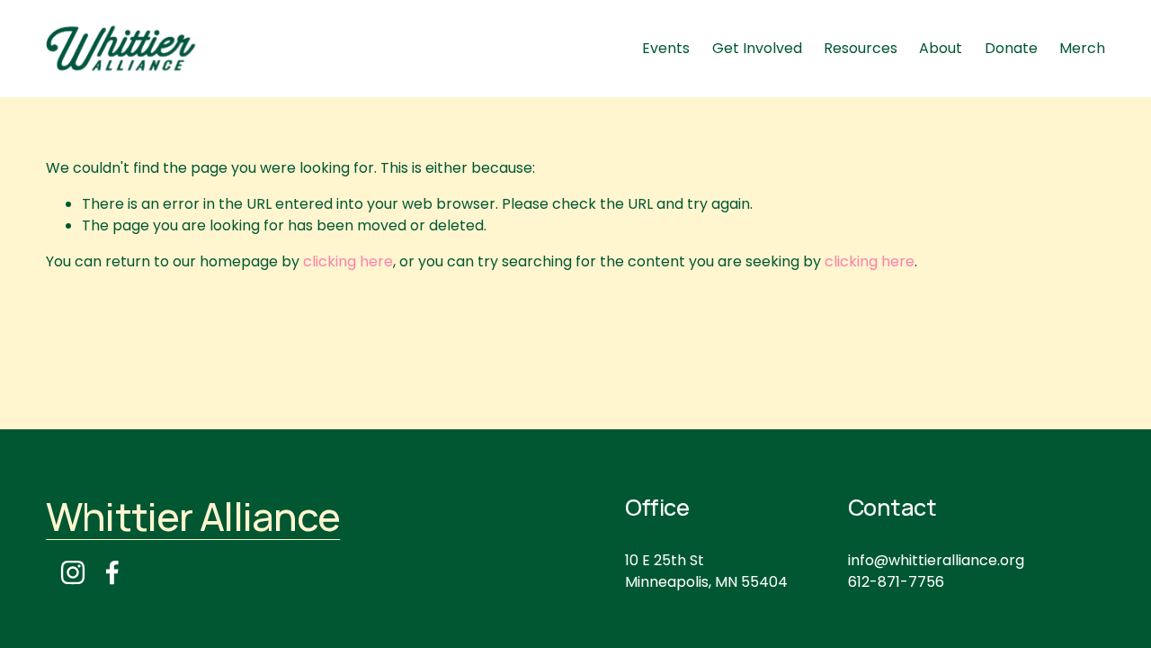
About (940, 48)
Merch (1082, 48)
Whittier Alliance (193, 516)
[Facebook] (112, 572)
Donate (1011, 48)
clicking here (348, 261)
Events (666, 48)
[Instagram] (72, 572)
